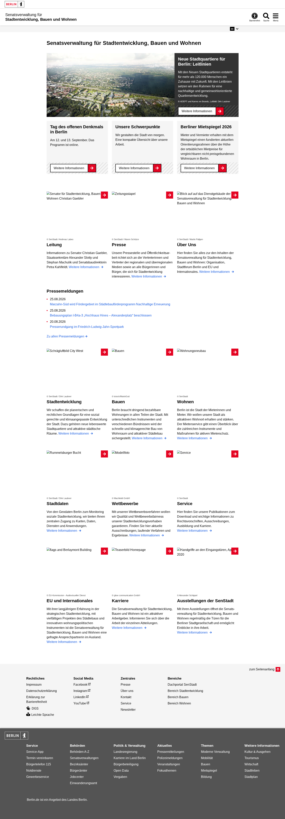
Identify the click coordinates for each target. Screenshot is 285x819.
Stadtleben (252, 770)
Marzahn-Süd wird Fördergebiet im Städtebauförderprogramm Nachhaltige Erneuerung (110, 304)
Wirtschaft (251, 764)
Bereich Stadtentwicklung (185, 690)
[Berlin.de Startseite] (14, 4)
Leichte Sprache (42, 714)
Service (126, 703)
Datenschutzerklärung (41, 690)
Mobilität (207, 758)
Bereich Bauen (178, 697)
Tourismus (251, 758)
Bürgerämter (78, 770)
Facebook (80, 684)
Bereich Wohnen (179, 703)
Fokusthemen (166, 770)
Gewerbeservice (37, 776)
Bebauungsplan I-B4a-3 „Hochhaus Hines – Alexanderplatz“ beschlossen (101, 315)
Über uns (127, 690)
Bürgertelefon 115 (38, 764)
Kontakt (126, 697)
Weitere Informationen (197, 111)
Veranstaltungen (168, 764)
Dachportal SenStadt (182, 684)
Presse (125, 684)
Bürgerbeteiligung (126, 764)
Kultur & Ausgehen (257, 751)
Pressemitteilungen (170, 751)
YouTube (79, 703)
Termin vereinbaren (39, 758)
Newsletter (128, 709)
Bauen (205, 764)
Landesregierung (125, 751)
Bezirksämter (79, 764)
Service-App (34, 751)
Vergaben (120, 776)
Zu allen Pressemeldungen (65, 336)
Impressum (34, 684)
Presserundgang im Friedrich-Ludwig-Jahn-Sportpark (87, 326)
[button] (234, 29)
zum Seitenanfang (261, 669)
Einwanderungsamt (83, 783)
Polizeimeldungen (170, 758)
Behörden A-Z (79, 751)
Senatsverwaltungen (84, 758)
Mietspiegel (209, 770)
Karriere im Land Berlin (130, 758)
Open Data (121, 770)
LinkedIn (79, 697)
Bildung (206, 776)
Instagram (80, 690)
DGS (35, 708)
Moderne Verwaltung (215, 751)
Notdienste (33, 770)
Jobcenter (77, 776)
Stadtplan (251, 776)
